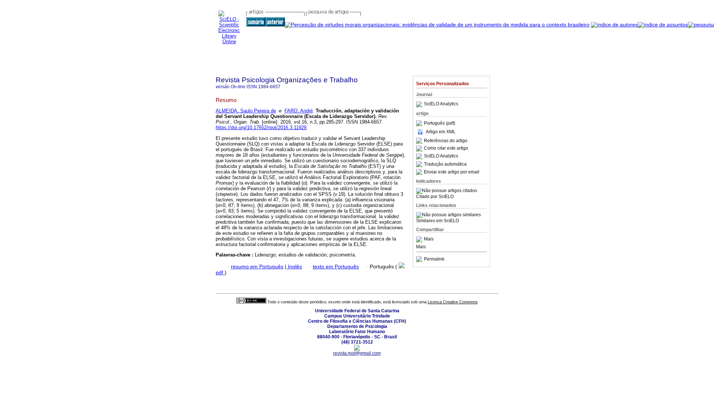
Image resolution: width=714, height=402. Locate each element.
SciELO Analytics (441, 104)
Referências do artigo (445, 140)
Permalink (434, 259)
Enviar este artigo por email (451, 172)
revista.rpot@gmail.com (357, 353)
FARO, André (298, 111)
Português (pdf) (439, 123)
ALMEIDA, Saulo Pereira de (246, 111)
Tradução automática (445, 164)
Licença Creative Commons (453, 302)
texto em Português (336, 266)
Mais (429, 239)
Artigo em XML (441, 131)
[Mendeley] (420, 239)
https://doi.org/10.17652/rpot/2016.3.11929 (261, 127)
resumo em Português (257, 266)
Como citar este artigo (446, 148)
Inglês (294, 266)
